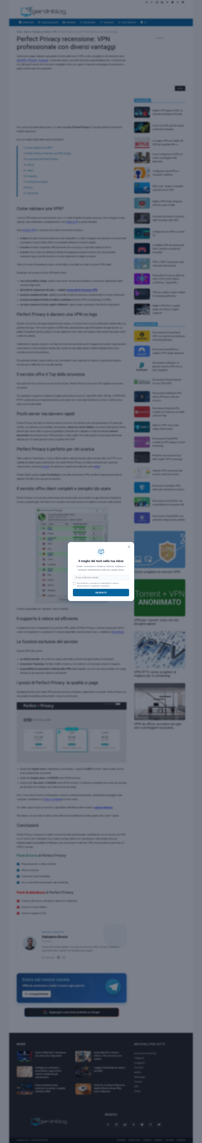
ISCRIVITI (101, 592)
